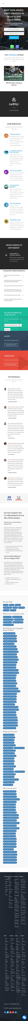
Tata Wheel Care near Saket (9, 643)
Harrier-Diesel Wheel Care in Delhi (10, 854)
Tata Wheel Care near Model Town (10, 683)
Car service (6, 605)
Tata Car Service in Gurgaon (13, 941)
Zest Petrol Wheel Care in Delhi (9, 836)
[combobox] (14, 29)
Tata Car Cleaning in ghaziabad (16, 893)
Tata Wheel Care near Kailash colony (10, 725)
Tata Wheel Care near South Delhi (10, 635)
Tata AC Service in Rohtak (23, 972)
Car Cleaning (17, 605)
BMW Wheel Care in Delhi (8, 771)
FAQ (6, 883)
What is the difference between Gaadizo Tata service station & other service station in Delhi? (13, 290)
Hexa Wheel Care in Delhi (8, 849)
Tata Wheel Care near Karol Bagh (10, 699)
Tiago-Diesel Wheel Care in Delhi (10, 838)
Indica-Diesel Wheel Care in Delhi (10, 796)
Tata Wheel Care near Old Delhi (9, 686)
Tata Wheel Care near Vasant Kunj (10, 693)
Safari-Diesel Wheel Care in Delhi (10, 801)
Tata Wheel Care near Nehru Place (10, 641)
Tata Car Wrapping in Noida (18, 977)
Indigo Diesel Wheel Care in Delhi (10, 820)
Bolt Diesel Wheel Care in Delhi (9, 807)
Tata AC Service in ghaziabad (16, 905)
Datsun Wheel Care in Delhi (9, 761)
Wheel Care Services (7, 607)
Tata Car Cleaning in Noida (18, 956)
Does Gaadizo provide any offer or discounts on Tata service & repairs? (13, 300)
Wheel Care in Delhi (7, 616)
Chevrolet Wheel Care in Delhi (9, 750)
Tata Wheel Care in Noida (17, 962)
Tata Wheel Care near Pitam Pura (10, 714)
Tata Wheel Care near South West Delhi (11, 672)
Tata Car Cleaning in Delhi (7, 956)
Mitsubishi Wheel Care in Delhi (9, 766)
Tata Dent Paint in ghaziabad (16, 887)
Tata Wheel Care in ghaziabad (16, 900)
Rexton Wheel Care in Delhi (9, 782)
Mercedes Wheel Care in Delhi (9, 774)
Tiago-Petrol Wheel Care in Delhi (10, 841)
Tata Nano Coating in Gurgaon (13, 980)
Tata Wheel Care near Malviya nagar (10, 722)
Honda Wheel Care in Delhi (9, 740)
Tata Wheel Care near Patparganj (10, 701)
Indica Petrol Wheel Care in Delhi (10, 812)
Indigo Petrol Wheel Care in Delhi (10, 825)
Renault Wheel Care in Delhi (9, 753)
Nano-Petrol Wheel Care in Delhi (10, 794)
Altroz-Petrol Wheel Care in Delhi (10, 857)
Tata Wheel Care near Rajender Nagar (11, 688)
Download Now (11, 344)
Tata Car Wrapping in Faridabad (23, 908)
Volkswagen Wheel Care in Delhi (10, 755)
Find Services (14, 37)
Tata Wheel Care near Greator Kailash (11, 707)
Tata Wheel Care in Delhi (8, 747)
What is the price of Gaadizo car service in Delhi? (12, 276)
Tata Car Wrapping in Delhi (7, 977)
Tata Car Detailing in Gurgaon (13, 988)
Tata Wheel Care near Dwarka (9, 633)
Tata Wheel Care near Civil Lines (10, 680)
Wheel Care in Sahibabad (8, 624)
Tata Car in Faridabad (23, 891)
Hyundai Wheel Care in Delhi (9, 737)
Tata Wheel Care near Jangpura (9, 678)
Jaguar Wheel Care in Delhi (9, 776)
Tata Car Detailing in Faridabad (23, 921)
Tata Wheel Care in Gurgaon (13, 960)
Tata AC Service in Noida (17, 970)
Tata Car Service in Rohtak (23, 941)
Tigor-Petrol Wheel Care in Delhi (10, 844)
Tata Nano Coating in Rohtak (23, 985)
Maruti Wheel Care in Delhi (9, 734)
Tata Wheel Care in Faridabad (23, 897)
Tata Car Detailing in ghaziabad (16, 924)
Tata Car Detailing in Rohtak (24, 992)
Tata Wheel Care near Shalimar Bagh (10, 720)
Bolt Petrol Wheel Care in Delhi (9, 809)
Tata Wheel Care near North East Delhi (11, 659)
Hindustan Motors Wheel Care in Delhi (11, 779)
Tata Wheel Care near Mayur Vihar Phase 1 (12, 691)
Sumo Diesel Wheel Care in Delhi (10, 830)
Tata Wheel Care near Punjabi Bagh (10, 717)
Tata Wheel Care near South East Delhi (11, 670)
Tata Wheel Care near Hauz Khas (10, 646)
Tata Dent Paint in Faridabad (23, 886)
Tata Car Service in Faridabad (23, 881)
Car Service (10, 881)
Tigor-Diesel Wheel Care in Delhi (10, 846)
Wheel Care (10, 892)
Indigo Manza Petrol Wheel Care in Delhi (11, 823)
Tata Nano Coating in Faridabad (23, 915)
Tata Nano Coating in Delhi (7, 983)
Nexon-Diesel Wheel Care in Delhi (10, 859)
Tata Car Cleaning (16, 170)
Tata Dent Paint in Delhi (6, 949)
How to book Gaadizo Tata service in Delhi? (12, 295)
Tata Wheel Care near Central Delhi (10, 662)
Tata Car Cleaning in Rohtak (24, 957)
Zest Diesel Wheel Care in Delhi (9, 833)
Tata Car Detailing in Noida (18, 990)
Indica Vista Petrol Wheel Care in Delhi (11, 817)
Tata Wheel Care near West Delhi (10, 675)
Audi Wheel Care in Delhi (8, 769)
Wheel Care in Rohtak (19, 619)
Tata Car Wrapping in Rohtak (24, 979)
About (6, 881)
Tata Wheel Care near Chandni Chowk (11, 651)
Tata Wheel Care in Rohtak (23, 964)
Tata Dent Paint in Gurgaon (13, 947)
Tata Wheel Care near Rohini (9, 704)
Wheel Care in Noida (7, 622)
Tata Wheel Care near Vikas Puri (10, 712)
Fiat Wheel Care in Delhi (19, 771)
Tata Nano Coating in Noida (18, 983)
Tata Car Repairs (15, 203)
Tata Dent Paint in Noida (17, 949)
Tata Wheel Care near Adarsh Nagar (10, 657)
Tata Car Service (15, 134)
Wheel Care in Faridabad (8, 619)
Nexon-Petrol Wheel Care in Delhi (10, 852)
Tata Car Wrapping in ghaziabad (16, 911)
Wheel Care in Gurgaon (17, 616)
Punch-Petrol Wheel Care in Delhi (10, 862)
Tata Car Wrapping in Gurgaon (13, 973)
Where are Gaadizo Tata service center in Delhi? (13, 285)
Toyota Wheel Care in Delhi (9, 742)
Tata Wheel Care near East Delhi (10, 667)
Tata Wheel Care (15, 219)
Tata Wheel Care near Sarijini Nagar (10, 649)
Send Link (7, 329)
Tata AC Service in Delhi (6, 970)
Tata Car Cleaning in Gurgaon (13, 954)
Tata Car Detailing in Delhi (7, 989)
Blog (6, 887)
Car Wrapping (21, 607)
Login (6, 894)
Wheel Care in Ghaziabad (18, 622)
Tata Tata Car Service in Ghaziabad (16, 881)
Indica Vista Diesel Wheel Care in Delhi (11, 815)
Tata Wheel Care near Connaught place (11, 709)
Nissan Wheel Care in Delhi (9, 758)
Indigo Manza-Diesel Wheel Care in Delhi (11, 799)
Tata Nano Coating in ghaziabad (16, 918)
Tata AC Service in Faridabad (23, 902)
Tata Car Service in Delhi (6, 941)
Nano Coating (6, 610)
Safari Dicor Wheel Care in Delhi (10, 791)
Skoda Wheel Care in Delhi (8, 763)
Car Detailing (13, 610)
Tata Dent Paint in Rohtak (23, 949)
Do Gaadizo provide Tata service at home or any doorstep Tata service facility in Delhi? (13, 281)
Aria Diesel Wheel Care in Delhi (9, 804)
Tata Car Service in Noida (17, 941)
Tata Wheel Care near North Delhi (10, 654)
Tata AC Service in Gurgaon (13, 967)
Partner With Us (7, 891)
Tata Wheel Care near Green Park (10, 638)
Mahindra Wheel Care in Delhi (9, 745)
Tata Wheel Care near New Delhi (10, 664)
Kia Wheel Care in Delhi (8, 784)
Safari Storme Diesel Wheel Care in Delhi (11, 828)
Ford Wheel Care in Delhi (19, 747)
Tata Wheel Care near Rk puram (9, 728)
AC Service (15, 607)
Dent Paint (12, 605)
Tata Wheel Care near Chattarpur (10, 696)
